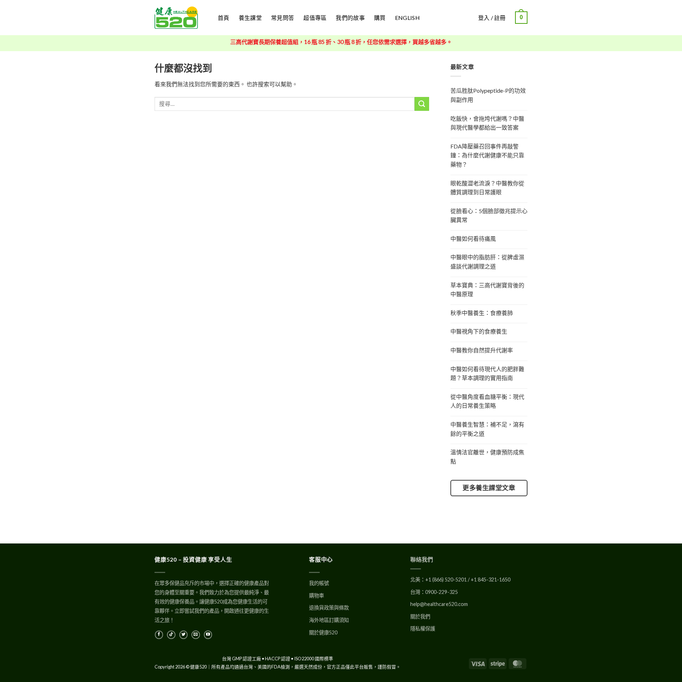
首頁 (223, 17)
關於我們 (420, 616)
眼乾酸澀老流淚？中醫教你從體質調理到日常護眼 (487, 188)
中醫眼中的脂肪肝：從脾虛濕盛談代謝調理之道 (487, 262)
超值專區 (314, 17)
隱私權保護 (422, 629)
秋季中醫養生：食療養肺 (481, 312)
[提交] (422, 104)
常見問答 (282, 17)
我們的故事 (350, 17)
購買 (380, 17)
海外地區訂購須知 (329, 620)
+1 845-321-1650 (490, 580)
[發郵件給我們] (195, 634)
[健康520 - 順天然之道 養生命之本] (181, 17)
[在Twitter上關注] (183, 634)
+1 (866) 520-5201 (446, 580)
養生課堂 (250, 17)
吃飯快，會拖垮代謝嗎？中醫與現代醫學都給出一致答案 (487, 123)
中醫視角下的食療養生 (478, 331)
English (407, 17)
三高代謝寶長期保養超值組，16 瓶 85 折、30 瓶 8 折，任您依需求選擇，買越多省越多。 (341, 41)
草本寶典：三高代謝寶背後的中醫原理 (487, 290)
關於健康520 (323, 632)
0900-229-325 (441, 592)
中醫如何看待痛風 (473, 238)
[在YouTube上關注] (208, 634)
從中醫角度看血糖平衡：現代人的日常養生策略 (487, 401)
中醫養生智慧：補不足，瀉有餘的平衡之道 (487, 429)
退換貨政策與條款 (329, 608)
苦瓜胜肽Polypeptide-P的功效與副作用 (488, 95)
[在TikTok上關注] (171, 634)
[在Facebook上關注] (159, 634)
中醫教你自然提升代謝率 (481, 350)
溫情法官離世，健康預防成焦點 (487, 457)
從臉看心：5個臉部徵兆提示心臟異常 (488, 215)
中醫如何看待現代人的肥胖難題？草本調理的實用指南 (487, 373)
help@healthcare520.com (439, 604)
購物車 (316, 595)
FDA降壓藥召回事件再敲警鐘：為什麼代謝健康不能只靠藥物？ (487, 155)
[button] (521, 17)
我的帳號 (319, 583)
